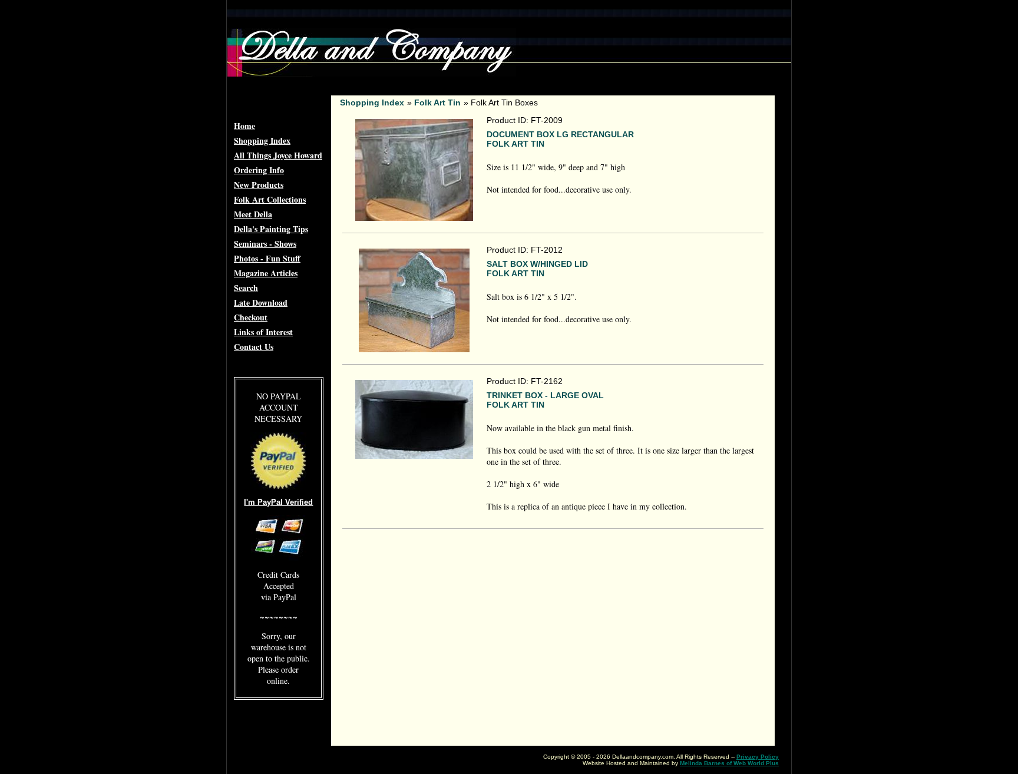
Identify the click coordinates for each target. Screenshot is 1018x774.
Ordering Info (259, 170)
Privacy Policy (757, 756)
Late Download (260, 302)
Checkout (250, 317)
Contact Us (253, 346)
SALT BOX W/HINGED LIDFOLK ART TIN (537, 268)
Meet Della (253, 214)
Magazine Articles (266, 273)
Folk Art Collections (270, 199)
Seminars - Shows (265, 243)
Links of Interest (263, 332)
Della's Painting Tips (271, 229)
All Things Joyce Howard (278, 155)
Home (244, 126)
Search (246, 288)
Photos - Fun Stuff (267, 258)
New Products (258, 184)
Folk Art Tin (437, 102)
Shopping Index (262, 140)
